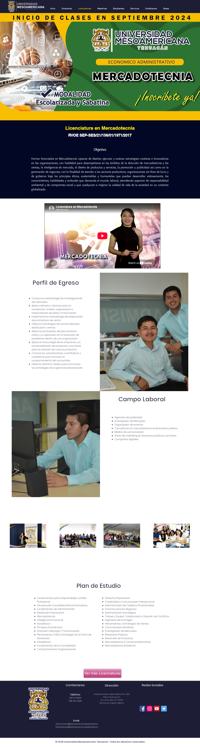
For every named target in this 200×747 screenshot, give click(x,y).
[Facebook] (142, 708)
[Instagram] (149, 708)
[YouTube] (157, 708)
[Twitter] (164, 708)
